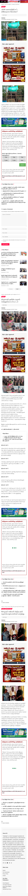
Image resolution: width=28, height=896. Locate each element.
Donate (22, 164)
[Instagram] (9, 863)
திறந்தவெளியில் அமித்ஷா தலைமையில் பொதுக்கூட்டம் (14, 191)
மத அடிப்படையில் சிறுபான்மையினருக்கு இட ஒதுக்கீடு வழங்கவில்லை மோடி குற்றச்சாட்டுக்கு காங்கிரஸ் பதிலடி (9, 254)
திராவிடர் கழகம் (9, 608)
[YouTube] (7, 863)
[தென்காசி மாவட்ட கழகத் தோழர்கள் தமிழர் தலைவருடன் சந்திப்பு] (23, 283)
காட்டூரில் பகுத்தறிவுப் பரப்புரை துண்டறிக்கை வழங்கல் (14, 806)
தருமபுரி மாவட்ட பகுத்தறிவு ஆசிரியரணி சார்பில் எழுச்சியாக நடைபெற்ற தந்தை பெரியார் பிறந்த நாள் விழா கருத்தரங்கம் (13, 202)
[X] (5, 863)
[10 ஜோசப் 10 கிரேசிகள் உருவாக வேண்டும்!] (23, 270)
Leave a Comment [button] (6, 602)
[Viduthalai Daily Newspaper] (14, 1)
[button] (2, 1)
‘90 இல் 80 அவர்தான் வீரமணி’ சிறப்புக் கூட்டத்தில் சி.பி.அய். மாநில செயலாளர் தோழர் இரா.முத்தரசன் (12, 439)
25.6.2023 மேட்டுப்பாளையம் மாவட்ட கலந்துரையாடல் (14, 585)
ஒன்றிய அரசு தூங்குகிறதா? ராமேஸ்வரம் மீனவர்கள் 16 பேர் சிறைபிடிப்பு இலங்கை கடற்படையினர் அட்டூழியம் (10, 262)
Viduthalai (3, 17)
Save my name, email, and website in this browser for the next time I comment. (14, 241)
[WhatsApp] (11, 863)
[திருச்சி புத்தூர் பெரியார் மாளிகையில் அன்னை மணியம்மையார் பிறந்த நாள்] (23, 277)
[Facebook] (3, 863)
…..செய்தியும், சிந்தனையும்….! (9, 588)
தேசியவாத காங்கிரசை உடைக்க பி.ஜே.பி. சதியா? (13, 808)
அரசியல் (3, 6)
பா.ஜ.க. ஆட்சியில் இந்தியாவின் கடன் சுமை (13, 436)
